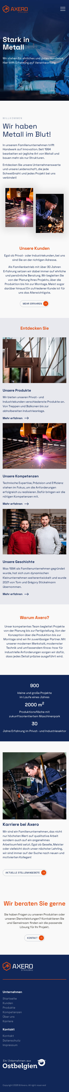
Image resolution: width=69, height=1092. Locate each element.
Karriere (8, 1021)
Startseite (10, 998)
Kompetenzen (12, 1012)
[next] (63, 93)
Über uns (9, 1016)
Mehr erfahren (32, 303)
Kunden (8, 1003)
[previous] (53, 93)
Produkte (9, 1007)
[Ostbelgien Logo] (34, 1064)
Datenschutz (11, 1040)
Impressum (10, 1045)
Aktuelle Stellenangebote (23, 872)
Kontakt (8, 1036)
